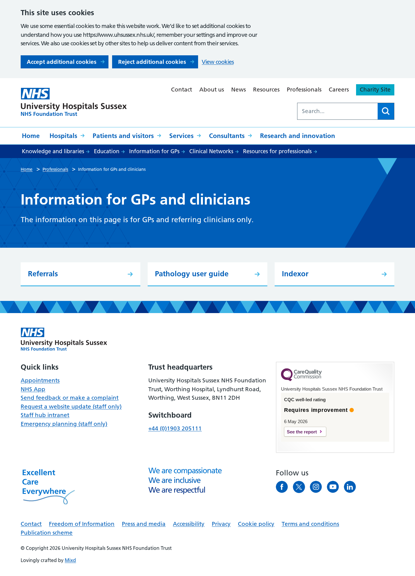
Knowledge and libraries (53, 151)
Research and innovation (297, 136)
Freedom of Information (82, 523)
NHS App (33, 389)
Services (181, 136)
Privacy (221, 523)
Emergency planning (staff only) (64, 423)
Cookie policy (256, 523)
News (238, 89)
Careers (339, 89)
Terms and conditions (310, 523)
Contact (181, 89)
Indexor (295, 273)
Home (31, 136)
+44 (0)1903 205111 (175, 428)
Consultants (227, 136)
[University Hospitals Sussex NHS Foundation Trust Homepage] (74, 102)
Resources (266, 89)
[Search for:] (337, 111)
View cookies (218, 61)
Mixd (70, 560)
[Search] (386, 111)
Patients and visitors (123, 136)
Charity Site (375, 89)
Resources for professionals (277, 151)
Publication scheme (47, 532)
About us (211, 89)
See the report (302, 431)
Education (106, 151)
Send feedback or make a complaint (69, 397)
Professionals (304, 89)
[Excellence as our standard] (64, 339)
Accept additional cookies (61, 61)
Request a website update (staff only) (71, 406)
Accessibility (188, 523)
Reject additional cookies (152, 61)
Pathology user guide (191, 273)
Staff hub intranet (45, 415)
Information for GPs (154, 151)
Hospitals (63, 136)
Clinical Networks (211, 151)
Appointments (40, 380)
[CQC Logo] (301, 379)
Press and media (144, 523)
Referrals (43, 273)
